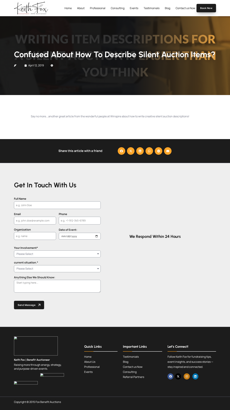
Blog (167, 8)
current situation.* (26, 262)
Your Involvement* (26, 248)
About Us (89, 361)
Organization (22, 229)
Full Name (20, 199)
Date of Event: (68, 230)
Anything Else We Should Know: (34, 277)
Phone (63, 214)
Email (17, 214)
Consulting (117, 8)
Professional (97, 8)
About (81, 8)
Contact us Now (185, 8)
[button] (121, 151)
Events (134, 8)
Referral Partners (133, 377)
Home (68, 8)
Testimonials (151, 8)
